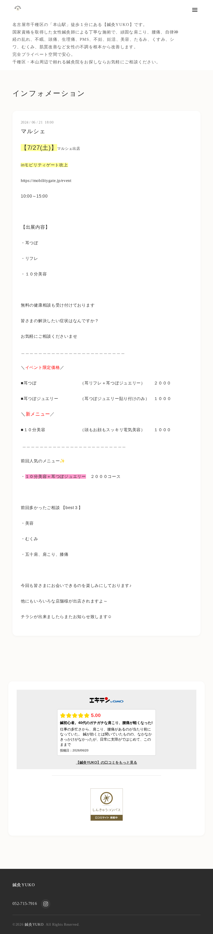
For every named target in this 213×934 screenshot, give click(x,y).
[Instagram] (45, 904)
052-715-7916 (24, 903)
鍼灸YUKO (23, 885)
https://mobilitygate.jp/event (46, 180)
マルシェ (33, 131)
